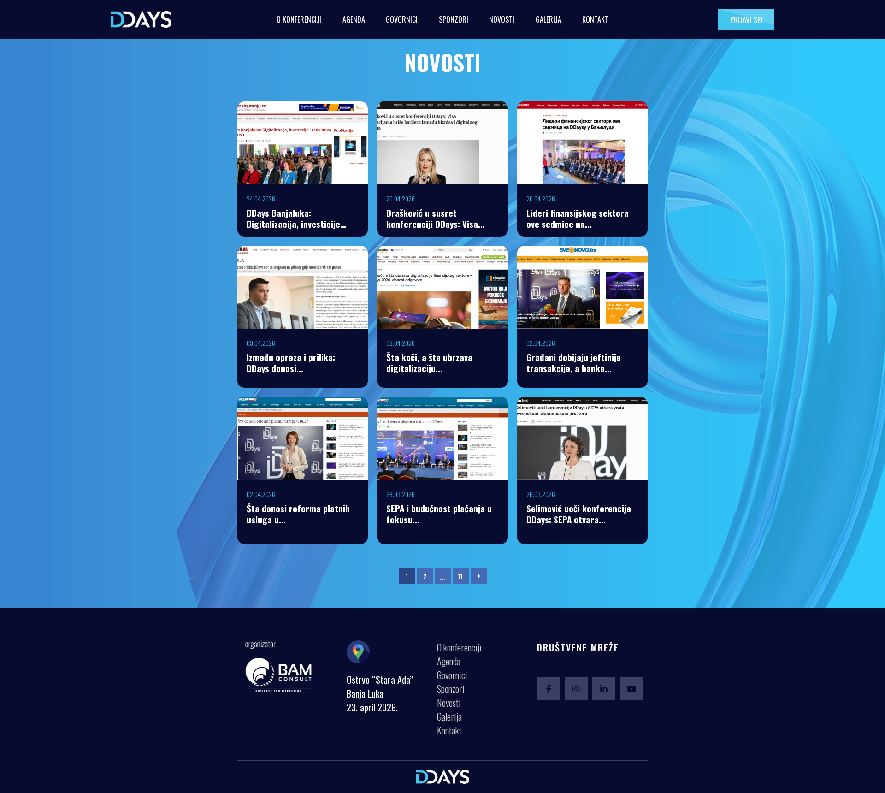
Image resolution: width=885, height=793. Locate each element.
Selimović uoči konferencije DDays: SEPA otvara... (578, 514)
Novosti (501, 19)
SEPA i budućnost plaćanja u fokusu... (439, 514)
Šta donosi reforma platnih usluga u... (298, 514)
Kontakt (595, 19)
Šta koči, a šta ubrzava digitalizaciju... (429, 362)
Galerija (548, 19)
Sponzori (453, 19)
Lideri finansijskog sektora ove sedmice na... (577, 218)
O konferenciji (299, 19)
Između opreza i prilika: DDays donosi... (291, 362)
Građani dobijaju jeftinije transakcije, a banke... (573, 362)
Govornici (402, 19)
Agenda (353, 19)
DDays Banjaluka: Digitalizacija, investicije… (296, 218)
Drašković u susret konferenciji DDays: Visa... (435, 218)
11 (460, 576)
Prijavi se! (746, 19)
